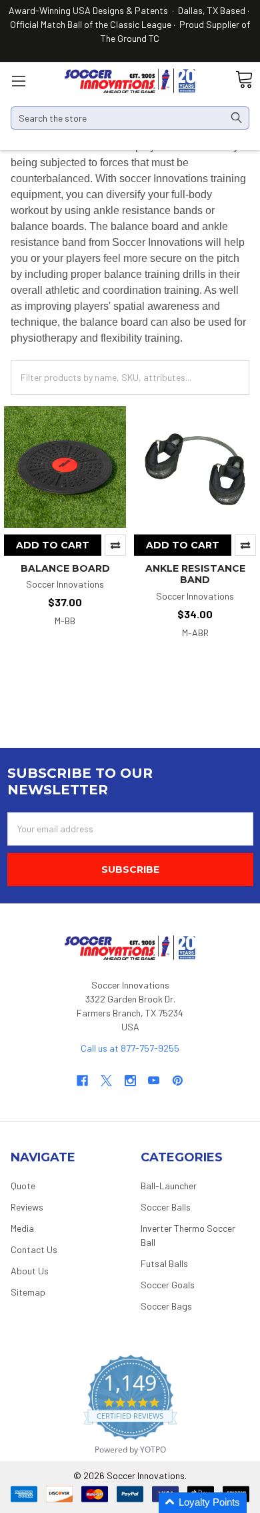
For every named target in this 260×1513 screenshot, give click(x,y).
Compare (115, 545)
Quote (23, 1185)
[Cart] (244, 80)
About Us (30, 1270)
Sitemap (28, 1292)
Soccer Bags (166, 1306)
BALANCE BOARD (65, 568)
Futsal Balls (164, 1263)
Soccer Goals (168, 1284)
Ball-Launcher (169, 1185)
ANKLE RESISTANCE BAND (195, 574)
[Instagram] (130, 1080)
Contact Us (34, 1249)
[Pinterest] (177, 1080)
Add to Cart (52, 545)
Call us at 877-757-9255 (130, 1048)
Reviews (27, 1207)
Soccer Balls (166, 1207)
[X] (106, 1080)
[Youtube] (153, 1080)
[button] (203, 1502)
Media (22, 1228)
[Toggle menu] (18, 80)
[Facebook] (82, 1080)
